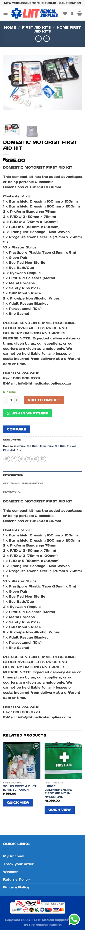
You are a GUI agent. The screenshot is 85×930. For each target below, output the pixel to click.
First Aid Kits (36, 27)
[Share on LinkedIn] (43, 459)
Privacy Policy (16, 887)
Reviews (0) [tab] (12, 491)
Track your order (18, 864)
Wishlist (10, 872)
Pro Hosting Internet (45, 925)
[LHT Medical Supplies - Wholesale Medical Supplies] (35, 13)
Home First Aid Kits (57, 29)
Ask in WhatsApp (29, 413)
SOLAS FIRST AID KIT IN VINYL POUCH (20, 787)
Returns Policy (16, 879)
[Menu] (5, 13)
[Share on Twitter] (21, 459)
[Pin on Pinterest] (35, 459)
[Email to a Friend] (28, 459)
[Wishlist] (65, 13)
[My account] (72, 13)
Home (10, 27)
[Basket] (79, 13)
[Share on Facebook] (14, 459)
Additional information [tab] (23, 483)
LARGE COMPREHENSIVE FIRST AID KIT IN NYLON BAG (58, 791)
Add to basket (44, 400)
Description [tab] (13, 475)
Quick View (18, 802)
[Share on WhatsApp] (7, 459)
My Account (14, 856)
